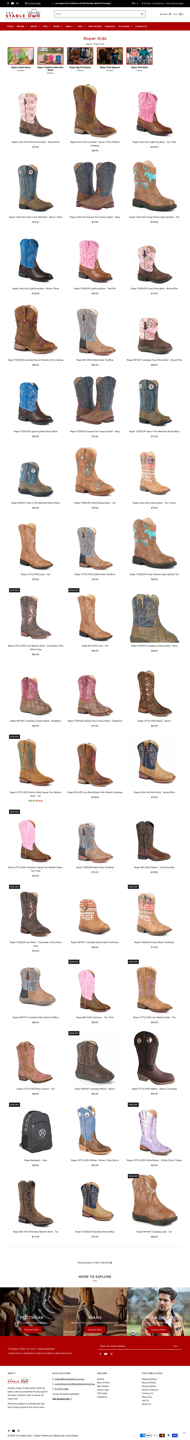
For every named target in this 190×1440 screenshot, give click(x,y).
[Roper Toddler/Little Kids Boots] (50, 56)
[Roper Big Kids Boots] (80, 56)
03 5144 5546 (62, 1389)
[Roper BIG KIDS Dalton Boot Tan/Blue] (95, 329)
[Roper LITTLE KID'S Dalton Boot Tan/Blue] (95, 543)
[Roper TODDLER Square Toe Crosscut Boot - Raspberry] (95, 690)
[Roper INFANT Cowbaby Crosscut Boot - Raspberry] (36, 690)
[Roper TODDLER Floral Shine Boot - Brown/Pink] (154, 257)
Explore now (31, 1329)
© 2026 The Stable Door (20, 1435)
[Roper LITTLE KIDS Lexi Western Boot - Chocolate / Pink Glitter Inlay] (36, 615)
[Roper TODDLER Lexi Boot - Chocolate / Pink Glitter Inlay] (36, 911)
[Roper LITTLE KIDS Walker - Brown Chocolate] (154, 1058)
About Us (146, 1404)
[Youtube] (12, 3)
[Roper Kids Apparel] (110, 56)
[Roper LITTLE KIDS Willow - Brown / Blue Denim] (95, 1129)
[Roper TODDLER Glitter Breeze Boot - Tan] (95, 472)
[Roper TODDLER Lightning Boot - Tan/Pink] (95, 257)
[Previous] (53, 3)
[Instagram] (17, 3)
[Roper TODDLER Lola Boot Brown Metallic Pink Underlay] (36, 329)
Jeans (68, 26)
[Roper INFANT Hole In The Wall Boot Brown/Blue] (36, 472)
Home (10, 26)
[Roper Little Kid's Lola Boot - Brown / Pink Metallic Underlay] (95, 111)
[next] (111, 1263)
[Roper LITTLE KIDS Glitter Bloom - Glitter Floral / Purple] (154, 1129)
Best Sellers (103, 1386)
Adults (33, 26)
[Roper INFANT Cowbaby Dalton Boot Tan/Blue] (36, 986)
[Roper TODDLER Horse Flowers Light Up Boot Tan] (154, 543)
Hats (80, 26)
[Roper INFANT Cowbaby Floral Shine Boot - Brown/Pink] (154, 329)
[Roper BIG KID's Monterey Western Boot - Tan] (36, 1201)
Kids (45, 26)
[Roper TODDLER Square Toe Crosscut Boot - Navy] (95, 400)
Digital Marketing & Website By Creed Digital (56, 1435)
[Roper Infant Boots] (21, 56)
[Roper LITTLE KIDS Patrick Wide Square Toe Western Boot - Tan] (36, 761)
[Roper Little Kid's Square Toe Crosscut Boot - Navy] (95, 186)
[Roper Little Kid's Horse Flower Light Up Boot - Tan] (154, 186)
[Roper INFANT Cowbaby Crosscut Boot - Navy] (154, 615)
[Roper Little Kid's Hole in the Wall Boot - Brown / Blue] (36, 186)
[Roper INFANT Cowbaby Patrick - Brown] (95, 1058)
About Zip (147, 1397)
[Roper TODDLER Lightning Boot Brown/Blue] (36, 400)
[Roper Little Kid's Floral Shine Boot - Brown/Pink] (36, 111)
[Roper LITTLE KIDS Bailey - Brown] (154, 690)
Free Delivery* (158, 3)
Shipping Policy (149, 1379)
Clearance (110, 26)
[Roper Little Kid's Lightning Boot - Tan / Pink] (154, 111)
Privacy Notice (149, 1386)
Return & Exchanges (175, 3)
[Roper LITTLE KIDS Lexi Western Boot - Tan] (154, 986)
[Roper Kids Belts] (139, 56)
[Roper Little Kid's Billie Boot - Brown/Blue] (154, 761)
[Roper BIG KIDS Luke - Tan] (95, 615)
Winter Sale (103, 1389)
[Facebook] (8, 3)
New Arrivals (94, 26)
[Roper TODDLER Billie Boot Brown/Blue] (95, 1201)
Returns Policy (149, 1382)
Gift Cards (102, 1393)
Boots (56, 26)
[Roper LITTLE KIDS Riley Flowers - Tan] (36, 1058)
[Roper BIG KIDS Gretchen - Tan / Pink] (95, 986)
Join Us (145, 1400)
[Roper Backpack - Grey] (36, 1129)
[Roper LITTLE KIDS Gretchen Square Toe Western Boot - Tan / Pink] (36, 836)
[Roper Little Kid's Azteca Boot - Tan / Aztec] (154, 472)
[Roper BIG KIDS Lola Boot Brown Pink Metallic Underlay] (95, 761)
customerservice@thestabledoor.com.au (75, 1384)
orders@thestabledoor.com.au (69, 1379)
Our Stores (123, 26)
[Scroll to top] (184, 1433)
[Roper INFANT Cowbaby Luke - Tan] (154, 1201)
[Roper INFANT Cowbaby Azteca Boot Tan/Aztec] (95, 911)
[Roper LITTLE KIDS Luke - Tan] (36, 543)
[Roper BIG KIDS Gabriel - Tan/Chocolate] (154, 836)
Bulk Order (146, 3)
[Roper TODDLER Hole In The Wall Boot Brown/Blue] (154, 400)
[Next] (137, 3)
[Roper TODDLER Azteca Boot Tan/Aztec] (154, 911)
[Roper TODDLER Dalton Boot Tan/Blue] (95, 836)
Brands (20, 26)
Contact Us (141, 26)
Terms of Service (150, 1389)
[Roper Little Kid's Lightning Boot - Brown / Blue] (36, 257)
